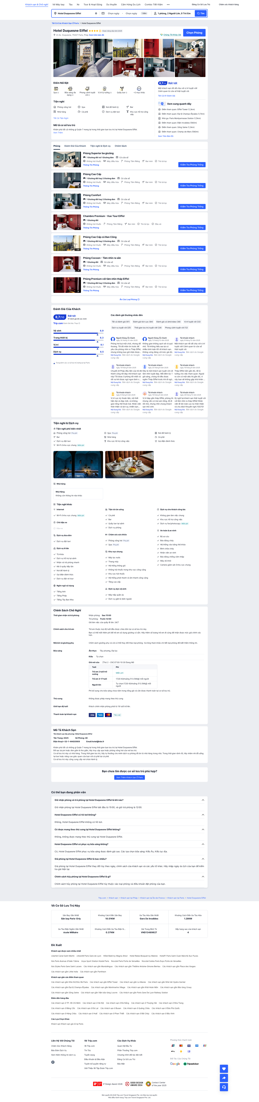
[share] (224, 1078)
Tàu (70, 4)
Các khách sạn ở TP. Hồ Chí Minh (66, 1003)
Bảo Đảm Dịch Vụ (59, 1050)
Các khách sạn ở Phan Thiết (111, 1013)
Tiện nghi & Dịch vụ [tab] (100, 146)
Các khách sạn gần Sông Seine (65, 992)
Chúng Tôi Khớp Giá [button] (172, 34)
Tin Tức (87, 1050)
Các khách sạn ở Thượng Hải (144, 1003)
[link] (201, 4)
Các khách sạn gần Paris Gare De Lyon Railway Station (144, 992)
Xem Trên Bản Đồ (165, 136)
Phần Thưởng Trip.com (127, 1050)
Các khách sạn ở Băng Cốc (63, 1008)
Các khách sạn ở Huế (88, 1013)
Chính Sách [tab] (121, 146)
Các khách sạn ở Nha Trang (171, 1003)
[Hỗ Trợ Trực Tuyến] (224, 1087)
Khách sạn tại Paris (175, 898)
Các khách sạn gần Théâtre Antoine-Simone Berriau (137, 966)
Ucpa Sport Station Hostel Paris (95, 961)
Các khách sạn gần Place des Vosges (178, 966)
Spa (109, 433)
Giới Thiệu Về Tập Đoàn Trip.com (98, 1068)
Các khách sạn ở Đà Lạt (87, 1008)
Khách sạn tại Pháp (129, 898)
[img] (83, 58)
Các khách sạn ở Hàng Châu (63, 1013)
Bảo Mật (121, 1064)
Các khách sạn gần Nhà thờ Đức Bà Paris (69, 982)
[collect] (224, 1069)
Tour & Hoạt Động (93, 4)
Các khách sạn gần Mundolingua (98, 966)
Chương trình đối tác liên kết (129, 1055)
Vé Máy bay (58, 4)
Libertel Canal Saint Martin (62, 956)
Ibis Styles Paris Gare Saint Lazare (66, 966)
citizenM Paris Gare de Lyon (89, 956)
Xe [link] (78, 4)
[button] (168, 4)
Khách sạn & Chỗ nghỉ (36, 4)
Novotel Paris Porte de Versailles (125, 961)
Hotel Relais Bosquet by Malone (144, 956)
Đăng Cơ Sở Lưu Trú (126, 1059)
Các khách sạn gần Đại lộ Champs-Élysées (70, 987)
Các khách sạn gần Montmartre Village (108, 987)
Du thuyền (111, 4)
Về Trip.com (89, 1046)
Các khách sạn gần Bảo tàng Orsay (176, 987)
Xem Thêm (58, 132)
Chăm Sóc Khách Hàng (61, 1046)
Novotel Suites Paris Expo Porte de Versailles (161, 961)
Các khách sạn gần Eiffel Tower (104, 982)
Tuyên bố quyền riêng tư (95, 1064)
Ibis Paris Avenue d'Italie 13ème (65, 961)
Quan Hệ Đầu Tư (124, 1046)
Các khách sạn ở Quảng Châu (136, 1008)
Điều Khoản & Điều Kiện (94, 1059)
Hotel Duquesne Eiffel (70, 31)
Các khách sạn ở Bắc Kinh (162, 1013)
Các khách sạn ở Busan (110, 1008)
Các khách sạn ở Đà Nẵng (117, 1003)
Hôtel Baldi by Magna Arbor (115, 956)
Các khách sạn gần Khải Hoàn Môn (142, 987)
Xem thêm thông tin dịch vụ (63, 1055)
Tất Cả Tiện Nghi (60, 118)
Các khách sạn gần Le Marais (133, 982)
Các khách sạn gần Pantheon (93, 971)
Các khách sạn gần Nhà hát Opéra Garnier (166, 982)
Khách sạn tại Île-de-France (152, 898)
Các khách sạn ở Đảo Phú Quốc (166, 1008)
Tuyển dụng (89, 1055)
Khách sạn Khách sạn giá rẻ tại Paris (67, 1024)
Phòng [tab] (56, 146)
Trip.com (102, 898)
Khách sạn (113, 898)
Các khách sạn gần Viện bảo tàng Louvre (99, 992)
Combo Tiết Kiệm (154, 4)
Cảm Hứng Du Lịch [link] (130, 4)
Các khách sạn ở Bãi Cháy (137, 1013)
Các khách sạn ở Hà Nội (93, 1003)
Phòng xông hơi (63, 433)
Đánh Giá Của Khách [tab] (75, 146)
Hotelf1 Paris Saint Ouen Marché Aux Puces (179, 956)
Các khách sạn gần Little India (64, 971)
